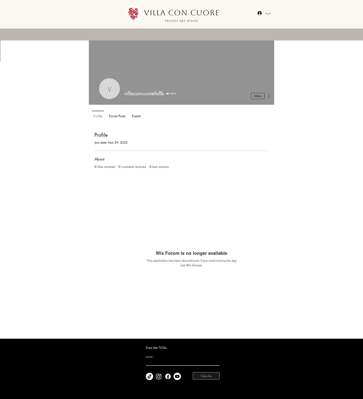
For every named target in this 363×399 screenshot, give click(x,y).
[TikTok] (149, 376)
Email (149, 357)
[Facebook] (168, 376)
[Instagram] (158, 376)
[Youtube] (177, 376)
